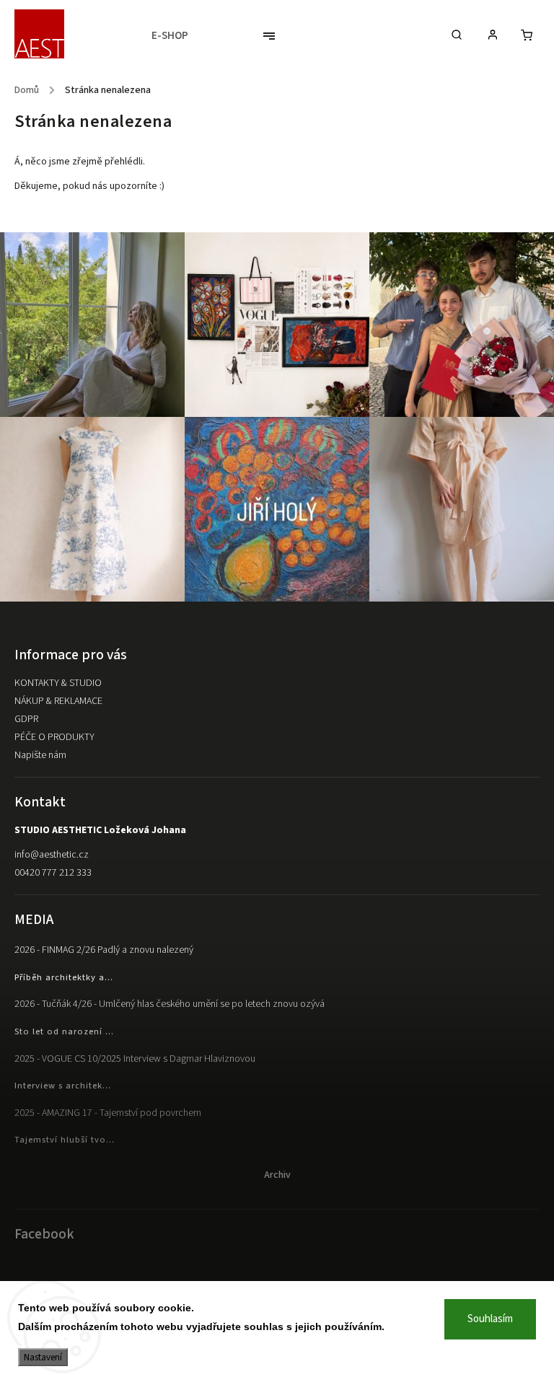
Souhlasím (490, 1318)
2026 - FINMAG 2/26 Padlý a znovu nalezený (103, 950)
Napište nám (40, 755)
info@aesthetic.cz (51, 855)
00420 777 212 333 (53, 873)
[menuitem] (177, 36)
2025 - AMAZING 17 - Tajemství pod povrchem (107, 1113)
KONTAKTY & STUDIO (58, 683)
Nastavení (43, 1357)
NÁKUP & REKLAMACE (58, 701)
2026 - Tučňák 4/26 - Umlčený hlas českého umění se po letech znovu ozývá (169, 1004)
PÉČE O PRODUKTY (54, 737)
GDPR (26, 719)
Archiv (277, 1175)
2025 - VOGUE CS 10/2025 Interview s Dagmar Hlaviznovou (134, 1059)
